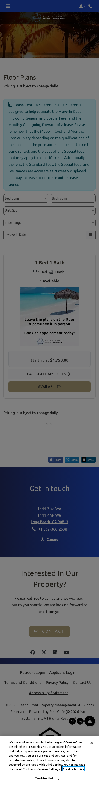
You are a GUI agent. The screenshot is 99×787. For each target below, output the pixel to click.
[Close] (92, 743)
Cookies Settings (48, 778)
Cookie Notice (73, 769)
